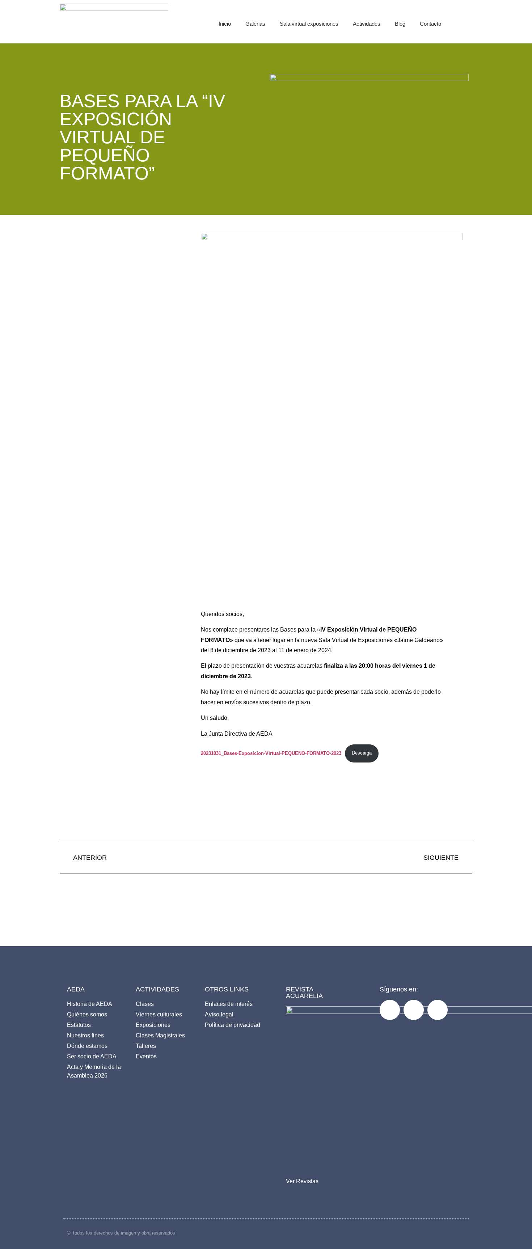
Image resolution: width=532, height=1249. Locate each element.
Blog (400, 24)
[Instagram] (414, 1010)
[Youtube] (437, 1010)
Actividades (366, 24)
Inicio (225, 24)
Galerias (255, 24)
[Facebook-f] (390, 1010)
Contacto (430, 24)
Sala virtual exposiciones (309, 24)
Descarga (362, 753)
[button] (471, 21)
